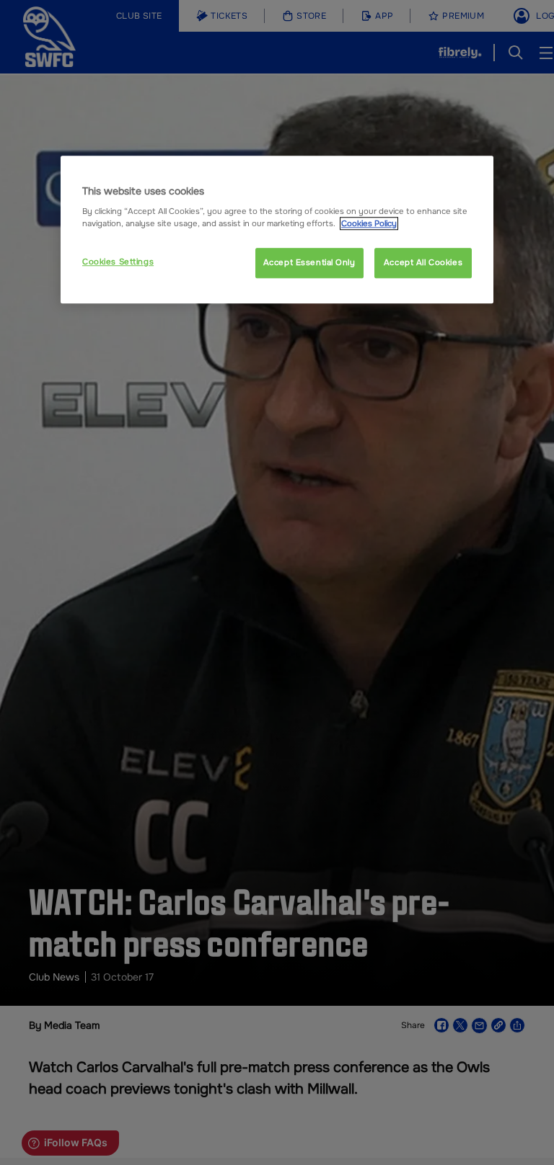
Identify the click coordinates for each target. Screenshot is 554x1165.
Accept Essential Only (309, 263)
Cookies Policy (369, 223)
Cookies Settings (118, 262)
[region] (277, 230)
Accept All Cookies (423, 263)
